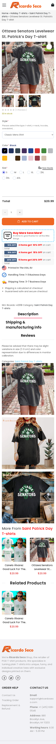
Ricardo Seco (17, 657)
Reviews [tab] (28, 335)
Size (4, 167)
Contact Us (8, 695)
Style (5, 121)
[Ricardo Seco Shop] (25, 4)
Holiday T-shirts (19, 13)
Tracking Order (10, 700)
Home (5, 13)
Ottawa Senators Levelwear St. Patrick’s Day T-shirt (42, 567)
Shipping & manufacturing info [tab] (23, 325)
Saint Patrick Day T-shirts (28, 361)
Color (9, 145)
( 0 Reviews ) (21, 110)
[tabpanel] (28, 433)
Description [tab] (28, 314)
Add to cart (29, 221)
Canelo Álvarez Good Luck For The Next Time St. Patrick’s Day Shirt (14, 567)
